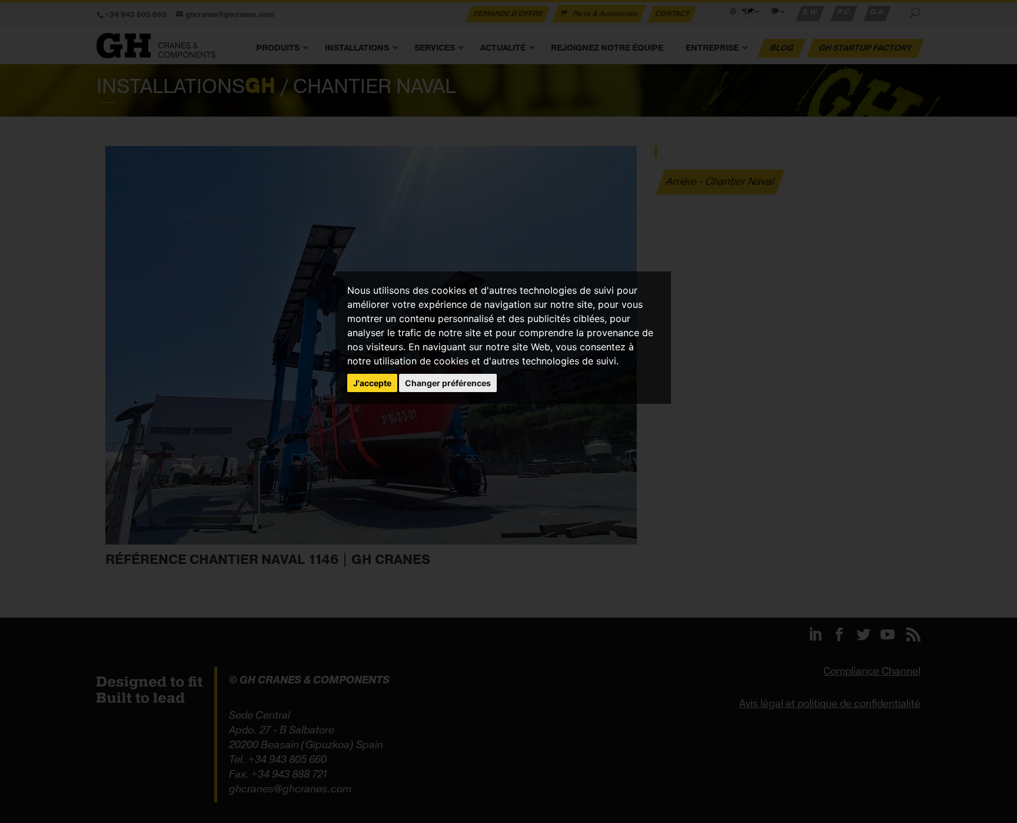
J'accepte (372, 383)
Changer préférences (448, 383)
